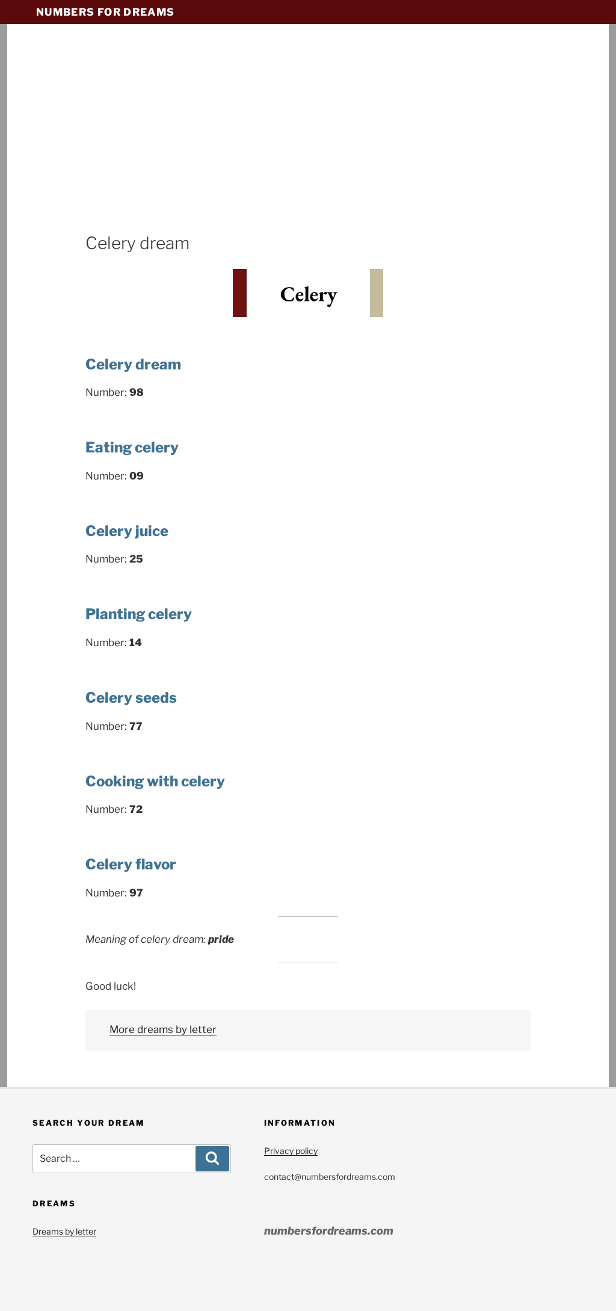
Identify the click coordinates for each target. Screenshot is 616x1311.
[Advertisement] (308, 141)
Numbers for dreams (105, 12)
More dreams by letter (163, 1029)
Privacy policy (291, 1151)
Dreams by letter (64, 1231)
